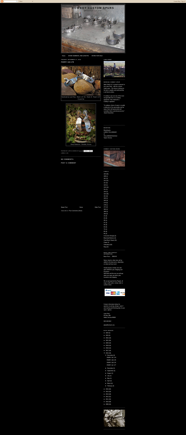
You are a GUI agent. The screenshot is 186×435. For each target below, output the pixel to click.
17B (105, 205)
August (109, 373)
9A (104, 233)
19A (105, 213)
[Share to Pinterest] (92, 151)
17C (105, 207)
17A (105, 202)
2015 (107, 389)
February (110, 386)
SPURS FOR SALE (97, 55)
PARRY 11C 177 (111, 365)
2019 (107, 345)
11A (105, 180)
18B (105, 211)
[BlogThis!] (86, 151)
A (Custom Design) (109, 235)
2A (104, 218)
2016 (107, 353)
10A (67, 153)
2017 (107, 350)
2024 (107, 333)
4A (104, 224)
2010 (107, 401)
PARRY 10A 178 (111, 360)
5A (104, 227)
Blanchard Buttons (109, 238)
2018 (107, 348)
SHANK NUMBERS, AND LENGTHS (78, 55)
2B (104, 220)
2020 (107, 343)
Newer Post (64, 207)
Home (63, 55)
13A (105, 187)
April (108, 381)
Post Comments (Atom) (75, 210)
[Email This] (84, 151)
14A (105, 191)
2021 (107, 340)
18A (105, 209)
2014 (107, 391)
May (108, 378)
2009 (107, 404)
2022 (107, 338)
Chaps (105, 242)
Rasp (105, 247)
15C (105, 196)
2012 (107, 396)
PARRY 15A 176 (111, 362)
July (108, 375)
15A (105, 194)
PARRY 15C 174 (111, 357)
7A (104, 229)
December (110, 355)
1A (104, 216)
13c (105, 189)
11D (105, 185)
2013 (107, 394)
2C (104, 222)
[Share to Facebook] (90, 151)
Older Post (98, 207)
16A (105, 200)
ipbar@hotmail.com (109, 325)
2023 (107, 335)
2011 (107, 399)
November (110, 368)
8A (104, 231)
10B (105, 176)
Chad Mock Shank (109, 240)
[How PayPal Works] (115, 295)
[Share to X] (88, 151)
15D (105, 198)
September (110, 370)
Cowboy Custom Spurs (93, 8)
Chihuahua (107, 244)
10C (105, 178)
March (109, 383)
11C (105, 182)
